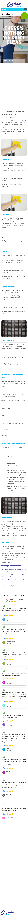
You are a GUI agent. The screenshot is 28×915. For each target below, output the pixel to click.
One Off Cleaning (10, 86)
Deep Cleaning (9, 60)
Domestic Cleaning (10, 82)
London (21, 120)
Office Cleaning (9, 64)
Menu (3, 9)
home (20, 479)
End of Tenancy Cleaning (12, 71)
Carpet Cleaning (9, 90)
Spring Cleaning (9, 75)
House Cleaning (9, 79)
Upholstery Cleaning (11, 68)
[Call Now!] (9, 13)
